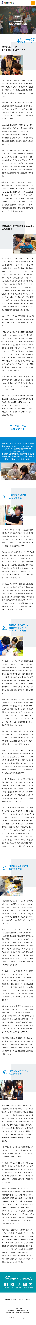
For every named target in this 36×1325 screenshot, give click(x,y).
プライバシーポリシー (24, 1300)
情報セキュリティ (10, 1300)
